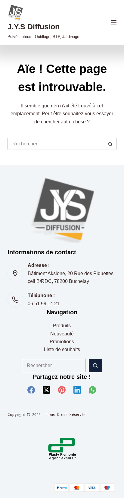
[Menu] (113, 22)
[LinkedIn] (77, 390)
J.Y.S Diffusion (34, 26)
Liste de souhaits (62, 349)
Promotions (62, 341)
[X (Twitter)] (46, 390)
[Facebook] (31, 390)
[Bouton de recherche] (110, 144)
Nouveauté (62, 333)
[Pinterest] (62, 390)
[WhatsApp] (92, 390)
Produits (62, 325)
